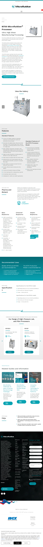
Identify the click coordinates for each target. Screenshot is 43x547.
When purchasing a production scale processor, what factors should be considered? (28, 417)
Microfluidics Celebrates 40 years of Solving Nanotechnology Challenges (7, 388)
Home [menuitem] (3, 18)
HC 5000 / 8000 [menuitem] (17, 452)
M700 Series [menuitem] (17, 461)
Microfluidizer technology (13, 45)
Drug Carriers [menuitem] (24, 444)
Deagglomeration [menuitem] (25, 467)
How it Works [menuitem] (17, 471)
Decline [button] (26, 543)
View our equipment (5, 489)
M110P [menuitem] (16, 445)
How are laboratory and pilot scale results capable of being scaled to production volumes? (29, 425)
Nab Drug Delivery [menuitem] (24, 455)
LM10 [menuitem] (16, 441)
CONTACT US (24, 471)
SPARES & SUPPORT (17, 491)
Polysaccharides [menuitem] (25, 460)
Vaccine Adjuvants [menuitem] (24, 447)
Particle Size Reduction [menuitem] (24, 462)
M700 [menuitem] (3, 21)
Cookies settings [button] (6, 543)
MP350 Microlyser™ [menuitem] (17, 463)
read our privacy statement (36, 475)
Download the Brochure (9, 76)
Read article (7, 403)
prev (2, 341)
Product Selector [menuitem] (16, 466)
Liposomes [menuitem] (24, 466)
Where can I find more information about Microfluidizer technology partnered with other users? (29, 420)
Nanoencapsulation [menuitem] (26, 464)
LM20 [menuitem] (16, 443)
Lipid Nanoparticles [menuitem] (25, 450)
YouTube (4, 494)
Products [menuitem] (4, 19)
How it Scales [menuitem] (17, 472)
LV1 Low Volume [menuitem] (16, 447)
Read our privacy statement (21, 509)
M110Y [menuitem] (16, 449)
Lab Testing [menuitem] (17, 474)
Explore (10, 352)
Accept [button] (17, 543)
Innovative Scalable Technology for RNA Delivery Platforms (34, 388)
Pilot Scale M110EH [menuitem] (17, 456)
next (40, 341)
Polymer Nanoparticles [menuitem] (25, 458)
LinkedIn (2, 494)
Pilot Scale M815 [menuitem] (17, 459)
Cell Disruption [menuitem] (24, 452)
